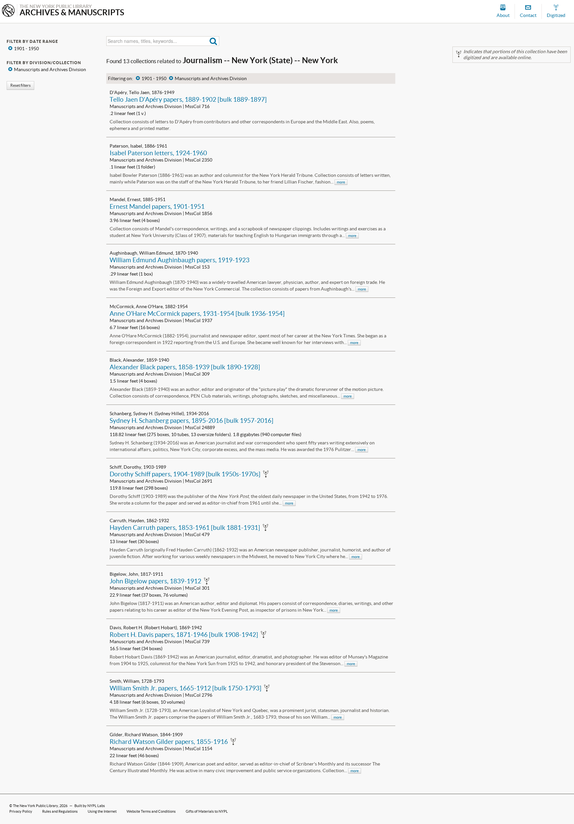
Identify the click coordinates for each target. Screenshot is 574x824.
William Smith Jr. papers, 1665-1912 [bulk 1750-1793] (185, 688)
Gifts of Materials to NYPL (207, 811)
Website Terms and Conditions (151, 811)
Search (213, 41)
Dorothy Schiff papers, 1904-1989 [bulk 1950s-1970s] (185, 474)
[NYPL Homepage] (8, 11)
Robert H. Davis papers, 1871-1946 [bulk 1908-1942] (184, 634)
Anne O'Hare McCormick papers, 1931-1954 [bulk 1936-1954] (197, 313)
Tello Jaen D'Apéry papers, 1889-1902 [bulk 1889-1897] (188, 99)
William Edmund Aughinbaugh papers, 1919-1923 (179, 260)
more (341, 182)
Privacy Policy (20, 811)
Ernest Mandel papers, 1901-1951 (157, 206)
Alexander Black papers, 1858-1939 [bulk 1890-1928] (185, 367)
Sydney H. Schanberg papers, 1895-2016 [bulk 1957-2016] (191, 420)
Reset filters (20, 85)
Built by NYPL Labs (89, 806)
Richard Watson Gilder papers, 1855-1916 (169, 741)
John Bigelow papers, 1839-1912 (155, 581)
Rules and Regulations (60, 811)
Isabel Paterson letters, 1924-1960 (158, 153)
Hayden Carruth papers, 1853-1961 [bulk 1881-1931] (185, 527)
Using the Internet (102, 811)
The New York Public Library (35, 806)
